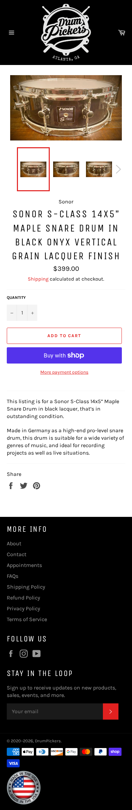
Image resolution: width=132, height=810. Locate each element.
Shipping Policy (26, 587)
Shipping (38, 279)
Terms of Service (27, 619)
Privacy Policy (23, 608)
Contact (16, 554)
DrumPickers (48, 740)
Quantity (16, 297)
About (14, 543)
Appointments (24, 565)
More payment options (64, 372)
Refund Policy (23, 597)
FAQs (12, 576)
